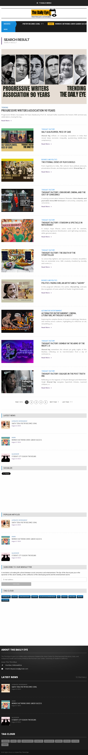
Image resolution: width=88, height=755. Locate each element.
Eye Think (5, 600)
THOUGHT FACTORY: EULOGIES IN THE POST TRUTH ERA (63, 374)
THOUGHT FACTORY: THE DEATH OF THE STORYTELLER (58, 253)
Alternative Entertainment (51, 310)
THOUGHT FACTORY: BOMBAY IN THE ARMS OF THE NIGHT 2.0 (63, 344)
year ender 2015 (24, 596)
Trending (4, 107)
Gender (46, 24)
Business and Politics (49, 159)
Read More (5, 120)
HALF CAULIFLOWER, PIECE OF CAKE (56, 131)
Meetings (72, 596)
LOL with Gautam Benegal (47, 596)
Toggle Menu (45, 3)
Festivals (67, 741)
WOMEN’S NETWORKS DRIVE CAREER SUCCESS (67, 24)
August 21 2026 (16, 442)
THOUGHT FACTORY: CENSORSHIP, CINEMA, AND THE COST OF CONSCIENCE (63, 193)
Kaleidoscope (15, 454)
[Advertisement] (44, 494)
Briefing (58, 741)
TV (58, 596)
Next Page (53, 402)
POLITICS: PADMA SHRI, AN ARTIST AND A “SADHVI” (63, 283)
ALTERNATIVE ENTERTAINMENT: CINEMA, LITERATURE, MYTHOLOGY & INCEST (58, 314)
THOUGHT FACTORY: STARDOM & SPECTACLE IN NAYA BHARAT (61, 223)
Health (64, 596)
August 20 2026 (16, 459)
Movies (80, 596)
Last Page (66, 402)
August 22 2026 (16, 426)
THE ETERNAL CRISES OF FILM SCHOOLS (58, 162)
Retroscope (6, 596)
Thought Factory (48, 129)
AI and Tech (38, 741)
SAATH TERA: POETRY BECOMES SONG (21, 24)
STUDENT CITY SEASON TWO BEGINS (24, 456)
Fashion (34, 596)
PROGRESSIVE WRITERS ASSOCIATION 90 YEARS (28, 110)
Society (14, 596)
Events (13, 741)
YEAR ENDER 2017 (27, 741)
